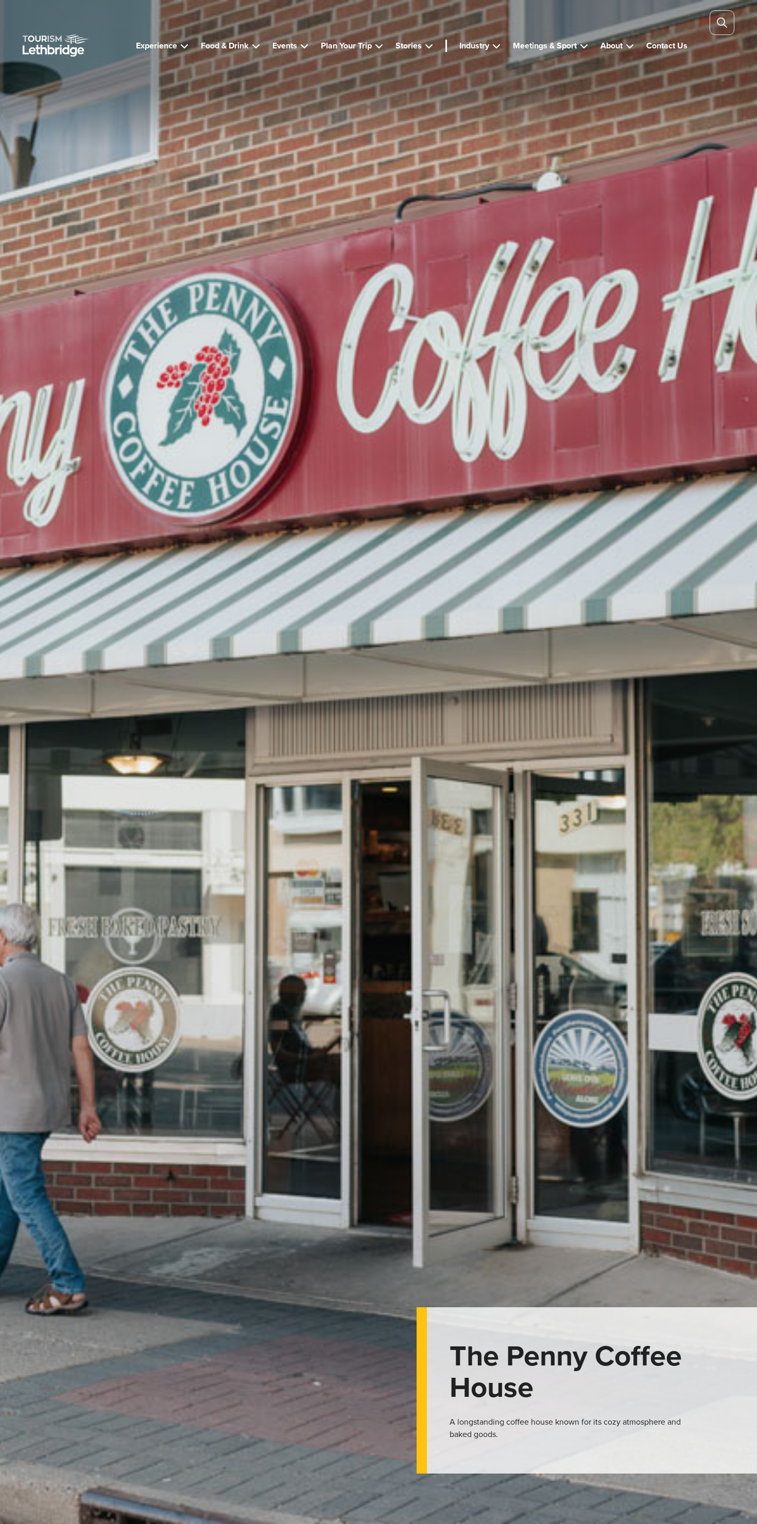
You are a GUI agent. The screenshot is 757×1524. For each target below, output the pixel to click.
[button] (162, 45)
